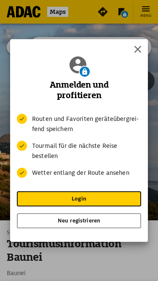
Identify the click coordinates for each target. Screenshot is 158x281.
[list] (79, 146)
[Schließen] (138, 49)
